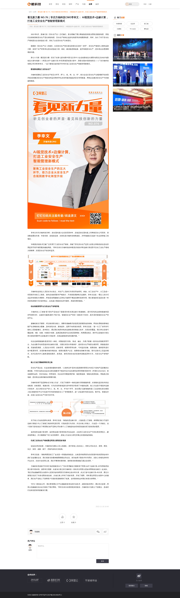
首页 (50, 4)
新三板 (146, 24)
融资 (97, 4)
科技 (64, 4)
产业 (77, 4)
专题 (84, 4)
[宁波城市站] (93, 581)
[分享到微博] (105, 531)
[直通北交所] (55, 581)
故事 (90, 4)
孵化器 (146, 29)
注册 (150, 4)
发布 (102, 561)
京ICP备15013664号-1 (54, 595)
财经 (70, 4)
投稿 (146, 585)
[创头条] (37, 581)
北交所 (133, 24)
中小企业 (133, 29)
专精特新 (119, 24)
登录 (145, 4)
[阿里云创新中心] (74, 581)
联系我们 (132, 585)
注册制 (119, 29)
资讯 (57, 4)
